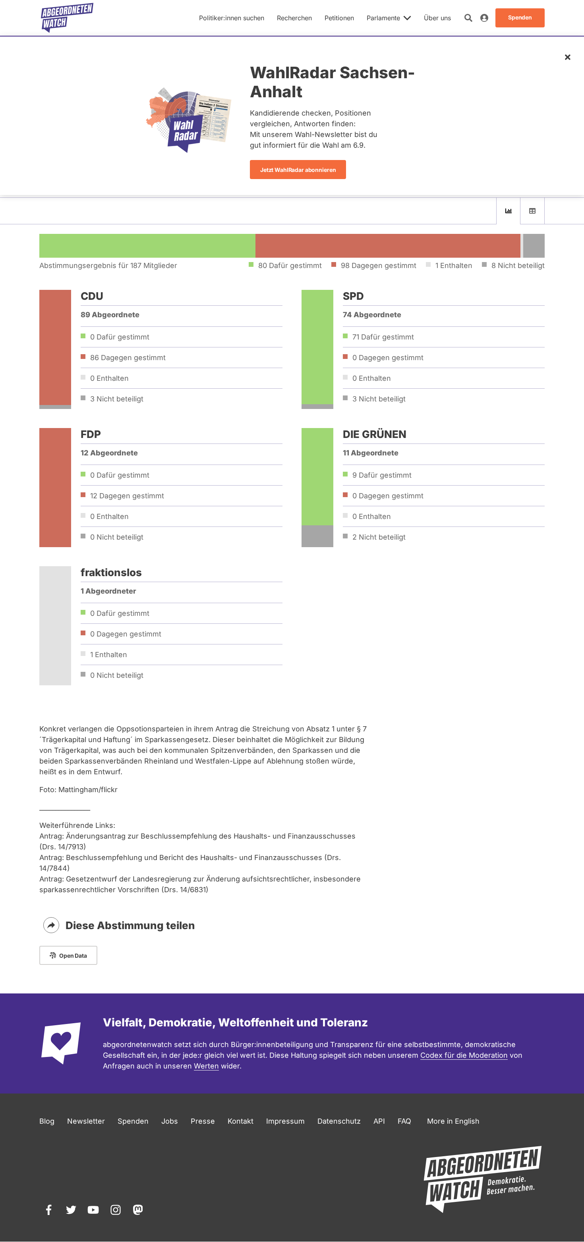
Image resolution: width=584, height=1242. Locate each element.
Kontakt (240, 1121)
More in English (453, 1121)
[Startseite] (67, 18)
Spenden (133, 1121)
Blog (46, 1121)
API (379, 1121)
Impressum (285, 1121)
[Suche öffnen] (468, 18)
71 (383, 337)
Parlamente (383, 18)
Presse (203, 1121)
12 (127, 496)
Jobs (169, 1121)
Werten (206, 1066)
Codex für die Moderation (464, 1055)
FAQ (404, 1121)
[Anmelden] (484, 18)
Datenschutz (339, 1121)
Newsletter (86, 1121)
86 (128, 357)
